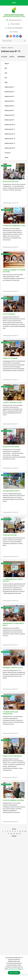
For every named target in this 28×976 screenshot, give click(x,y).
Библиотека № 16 (10, 138)
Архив (6, 157)
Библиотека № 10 (10, 124)
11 (8, 833)
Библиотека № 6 (9, 106)
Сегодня (4, 56)
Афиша (7, 63)
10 (25, 831)
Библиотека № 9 (9, 120)
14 (17, 833)
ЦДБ (6, 82)
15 (19, 833)
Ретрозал (7, 152)
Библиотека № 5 (9, 101)
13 (14, 833)
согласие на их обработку (15, 969)
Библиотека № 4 (9, 96)
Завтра (11, 56)
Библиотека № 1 (9, 87)
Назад (14, 829)
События (10, 47)
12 (11, 833)
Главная (3, 47)
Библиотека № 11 (10, 129)
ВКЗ (6, 68)
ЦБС (6, 73)
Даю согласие (14, 972)
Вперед (14, 836)
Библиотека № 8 (9, 115)
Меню (14, 2)
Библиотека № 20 (10, 148)
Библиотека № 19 (10, 143)
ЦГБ (6, 77)
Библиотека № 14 (10, 134)
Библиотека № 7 (9, 110)
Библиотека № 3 (9, 91)
